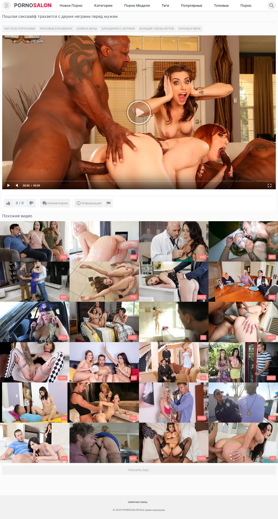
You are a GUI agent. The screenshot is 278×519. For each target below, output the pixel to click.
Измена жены (87, 28)
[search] (271, 5)
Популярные (191, 5)
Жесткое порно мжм (19, 28)
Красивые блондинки (56, 28)
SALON (32, 5)
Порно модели (137, 5)
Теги (165, 5)
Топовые (221, 5)
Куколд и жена (189, 28)
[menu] (6, 5)
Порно (246, 5)
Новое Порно (71, 5)
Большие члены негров (156, 28)
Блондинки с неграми (118, 28)
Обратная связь (137, 502)
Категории (103, 5)
